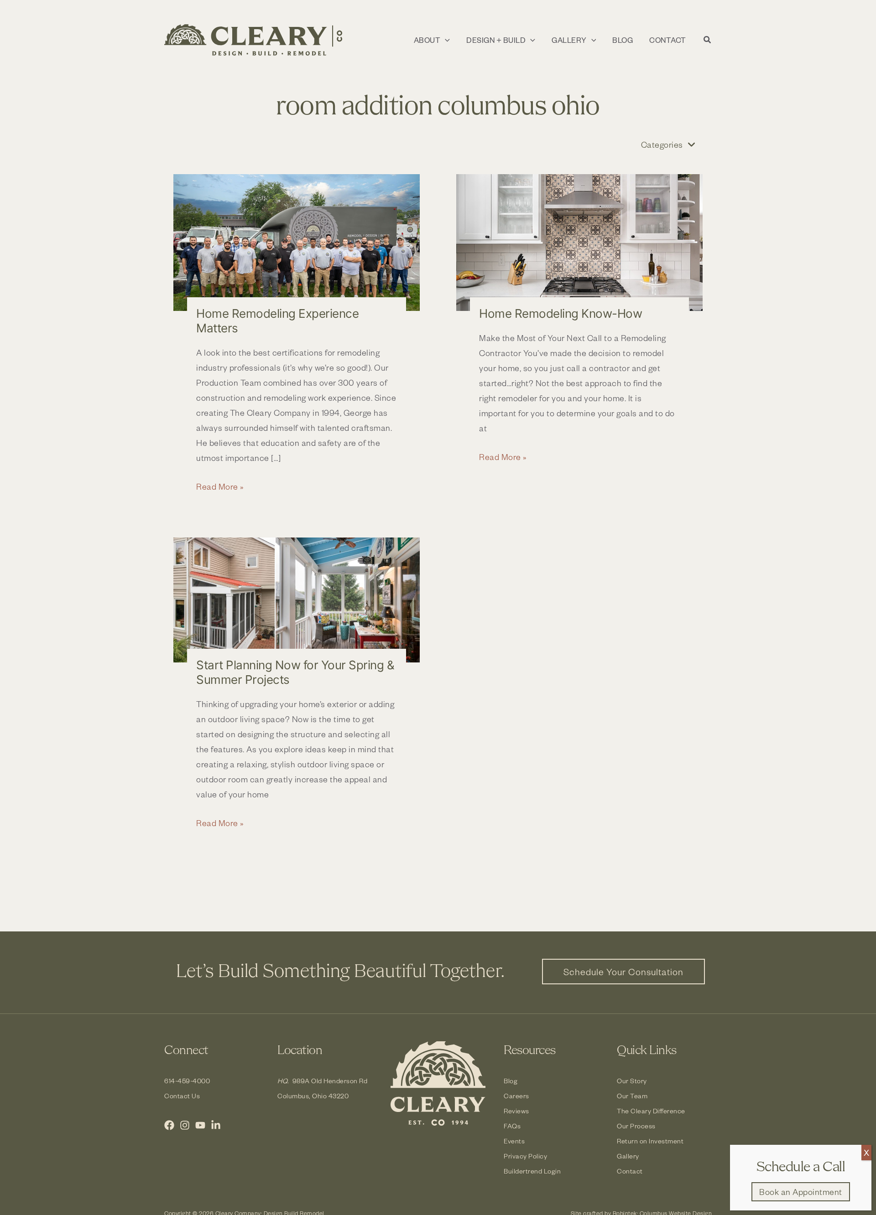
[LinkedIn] (216, 1125)
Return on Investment (650, 1141)
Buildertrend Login (532, 1171)
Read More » (220, 487)
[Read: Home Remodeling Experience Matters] (296, 242)
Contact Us (182, 1095)
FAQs (512, 1126)
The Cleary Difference (651, 1110)
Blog (510, 1080)
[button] (445, 40)
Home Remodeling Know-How (560, 313)
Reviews (516, 1110)
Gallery (628, 1156)
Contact (630, 1171)
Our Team (632, 1095)
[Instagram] (185, 1125)
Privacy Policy (525, 1156)
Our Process (636, 1126)
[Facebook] (169, 1125)
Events (514, 1141)
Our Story (632, 1080)
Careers (516, 1095)
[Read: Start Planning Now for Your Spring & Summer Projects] (296, 600)
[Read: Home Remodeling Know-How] (579, 242)
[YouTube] (200, 1125)
